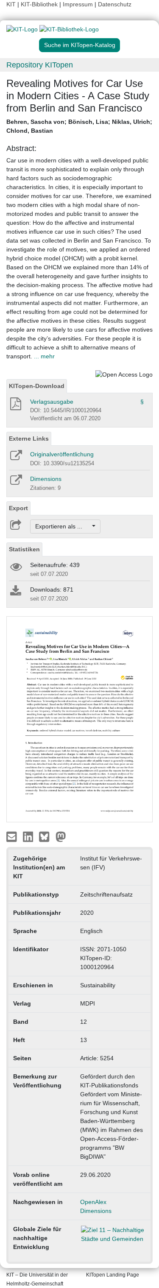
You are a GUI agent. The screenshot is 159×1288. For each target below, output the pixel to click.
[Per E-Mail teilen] (12, 836)
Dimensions (45, 478)
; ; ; (79, 126)
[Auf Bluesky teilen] (46, 836)
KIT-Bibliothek (40, 4)
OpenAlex (93, 1202)
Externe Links (29, 438)
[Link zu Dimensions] (15, 482)
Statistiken (24, 549)
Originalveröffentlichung (62, 454)
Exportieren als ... (63, 526)
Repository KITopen (39, 65)
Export (18, 508)
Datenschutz (114, 4)
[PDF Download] (15, 406)
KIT (11, 4)
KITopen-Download (36, 386)
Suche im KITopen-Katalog (79, 45)
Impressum (78, 4)
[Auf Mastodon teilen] (61, 836)
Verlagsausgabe (51, 401)
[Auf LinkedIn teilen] (29, 836)
